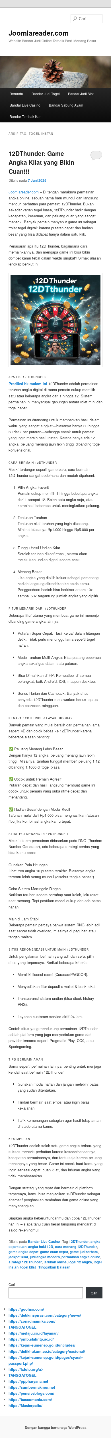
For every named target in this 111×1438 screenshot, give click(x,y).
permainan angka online (80, 1256)
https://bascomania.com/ (30, 1399)
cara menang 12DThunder (76, 1246)
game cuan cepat (54, 1251)
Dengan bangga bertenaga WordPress (56, 1427)
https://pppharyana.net (28, 1381)
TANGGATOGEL (22, 1327)
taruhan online (55, 1262)
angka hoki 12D (40, 1246)
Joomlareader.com (39, 33)
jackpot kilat (18, 1256)
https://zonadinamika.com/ (32, 1321)
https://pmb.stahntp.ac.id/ (31, 1339)
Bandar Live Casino (25, 105)
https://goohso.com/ (26, 1309)
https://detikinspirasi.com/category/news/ (45, 1315)
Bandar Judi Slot (81, 93)
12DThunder (79, 1241)
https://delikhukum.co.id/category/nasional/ (47, 1351)
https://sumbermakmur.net (32, 1387)
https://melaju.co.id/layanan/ (34, 1333)
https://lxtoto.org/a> (26, 1369)
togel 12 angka (80, 1262)
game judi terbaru (84, 1251)
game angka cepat (23, 1251)
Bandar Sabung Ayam (66, 105)
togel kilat (28, 1267)
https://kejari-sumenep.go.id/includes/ (42, 1345)
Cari (12, 1284)
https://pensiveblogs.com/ (31, 1393)
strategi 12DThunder (25, 1262)
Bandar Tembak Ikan (26, 116)
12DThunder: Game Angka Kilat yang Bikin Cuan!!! (41, 162)
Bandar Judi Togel (46, 93)
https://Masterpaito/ (25, 1405)
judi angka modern (45, 1256)
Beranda (16, 93)
